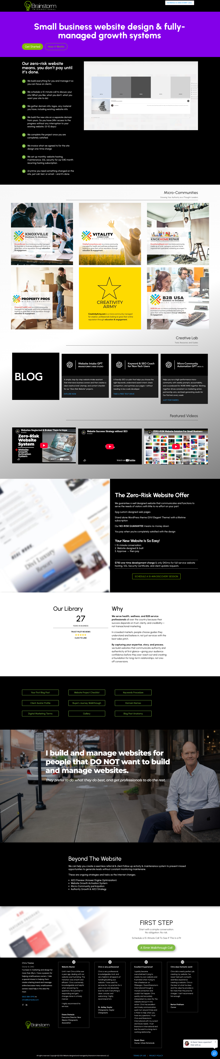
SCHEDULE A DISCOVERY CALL (179, 3)
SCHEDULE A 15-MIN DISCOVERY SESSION (156, 576)
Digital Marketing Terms (40, 713)
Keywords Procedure (133, 692)
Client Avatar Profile (40, 703)
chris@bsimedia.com (30, 1000)
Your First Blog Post (40, 692)
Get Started (32, 46)
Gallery (86, 713)
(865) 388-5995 (28, 997)
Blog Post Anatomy (133, 713)
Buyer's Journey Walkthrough (87, 703)
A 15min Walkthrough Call (156, 947)
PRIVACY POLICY (156, 1056)
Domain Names (133, 703)
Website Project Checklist (86, 692)
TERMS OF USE (139, 1056)
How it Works (56, 46)
